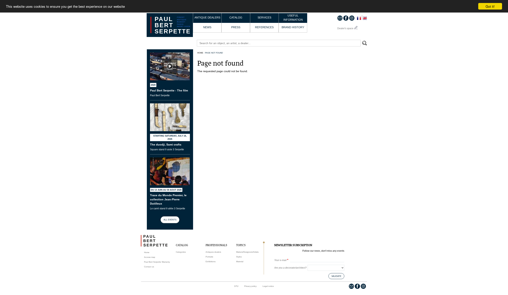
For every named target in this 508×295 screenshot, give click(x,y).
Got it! (490, 6)
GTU (236, 286)
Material (239, 261)
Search (366, 43)
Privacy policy (250, 286)
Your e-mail (280, 260)
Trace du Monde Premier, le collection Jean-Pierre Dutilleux (168, 199)
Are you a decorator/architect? (290, 267)
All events (170, 219)
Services (264, 17)
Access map (149, 257)
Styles (239, 257)
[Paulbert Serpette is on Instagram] (351, 17)
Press (235, 27)
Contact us (149, 267)
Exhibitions (211, 261)
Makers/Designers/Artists (247, 252)
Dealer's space (345, 28)
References (264, 27)
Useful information (293, 17)
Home (200, 53)
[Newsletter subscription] (340, 17)
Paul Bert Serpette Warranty (157, 262)
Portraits (209, 257)
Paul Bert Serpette (173, 25)
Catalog (235, 17)
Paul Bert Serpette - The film (169, 90)
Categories (181, 252)
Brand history (293, 27)
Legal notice (268, 286)
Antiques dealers (213, 252)
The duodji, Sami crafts (165, 144)
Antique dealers (207, 17)
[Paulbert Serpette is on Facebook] (345, 17)
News (207, 27)
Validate (336, 276)
